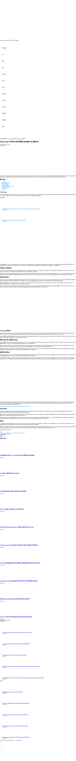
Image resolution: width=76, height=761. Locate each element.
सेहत (3, 67)
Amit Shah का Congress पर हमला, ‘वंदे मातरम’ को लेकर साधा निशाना (14, 655)
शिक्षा (3, 87)
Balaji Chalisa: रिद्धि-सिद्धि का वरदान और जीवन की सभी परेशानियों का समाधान (15, 703)
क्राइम (3, 80)
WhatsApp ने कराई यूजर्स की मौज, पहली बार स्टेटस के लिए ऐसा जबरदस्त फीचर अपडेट (15, 406)
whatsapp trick (22, 432)
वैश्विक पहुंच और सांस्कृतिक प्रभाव (8, 186)
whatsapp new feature (9, 432)
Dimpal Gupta (2, 144)
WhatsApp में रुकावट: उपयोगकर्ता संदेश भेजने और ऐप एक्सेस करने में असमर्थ (16, 616)
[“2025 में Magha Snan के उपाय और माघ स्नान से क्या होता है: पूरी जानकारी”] (8, 713)
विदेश (3, 61)
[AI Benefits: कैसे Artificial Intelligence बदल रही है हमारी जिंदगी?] (8, 219)
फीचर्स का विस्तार (5, 184)
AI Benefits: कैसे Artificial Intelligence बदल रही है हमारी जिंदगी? (13, 220)
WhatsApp (4, 182)
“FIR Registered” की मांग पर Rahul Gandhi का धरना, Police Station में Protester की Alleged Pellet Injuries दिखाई (22, 677)
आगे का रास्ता (4, 188)
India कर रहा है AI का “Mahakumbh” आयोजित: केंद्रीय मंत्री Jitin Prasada (17, 527)
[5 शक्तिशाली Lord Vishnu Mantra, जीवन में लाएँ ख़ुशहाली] (8, 690)
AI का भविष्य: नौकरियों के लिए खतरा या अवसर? (9, 473)
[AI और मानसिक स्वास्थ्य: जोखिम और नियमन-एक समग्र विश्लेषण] (11, 488)
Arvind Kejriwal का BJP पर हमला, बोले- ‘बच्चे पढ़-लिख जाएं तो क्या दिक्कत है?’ (16, 643)
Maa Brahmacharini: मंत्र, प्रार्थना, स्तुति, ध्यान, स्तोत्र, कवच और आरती (15, 725)
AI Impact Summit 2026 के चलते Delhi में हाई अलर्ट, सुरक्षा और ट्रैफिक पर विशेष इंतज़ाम (19, 545)
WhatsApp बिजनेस (5, 185)
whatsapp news (16, 432)
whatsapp (3, 432)
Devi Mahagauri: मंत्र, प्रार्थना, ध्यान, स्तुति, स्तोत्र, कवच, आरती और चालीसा (16, 737)
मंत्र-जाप (3, 106)
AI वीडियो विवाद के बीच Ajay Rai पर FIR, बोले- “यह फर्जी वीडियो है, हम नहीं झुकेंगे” (17, 455)
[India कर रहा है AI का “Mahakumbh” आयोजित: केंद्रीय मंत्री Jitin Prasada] (11, 524)
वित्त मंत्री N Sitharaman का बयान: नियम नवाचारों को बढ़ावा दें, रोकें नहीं (15, 599)
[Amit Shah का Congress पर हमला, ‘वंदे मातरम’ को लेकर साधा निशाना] (8, 654)
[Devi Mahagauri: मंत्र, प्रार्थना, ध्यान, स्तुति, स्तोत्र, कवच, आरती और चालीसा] (8, 736)
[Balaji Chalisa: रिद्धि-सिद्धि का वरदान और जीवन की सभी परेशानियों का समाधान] (8, 702)
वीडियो (3, 126)
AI (0, 432)
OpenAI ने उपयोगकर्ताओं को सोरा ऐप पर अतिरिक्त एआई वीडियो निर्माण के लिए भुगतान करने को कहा (20, 563)
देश (2, 54)
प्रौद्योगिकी (4, 113)
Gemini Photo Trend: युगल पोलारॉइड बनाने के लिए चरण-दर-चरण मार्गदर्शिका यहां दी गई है (18, 581)
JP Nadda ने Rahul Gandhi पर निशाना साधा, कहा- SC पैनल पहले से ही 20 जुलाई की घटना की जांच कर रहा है (21, 666)
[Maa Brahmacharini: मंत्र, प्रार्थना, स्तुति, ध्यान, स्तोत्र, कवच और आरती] (8, 724)
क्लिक (9, 429)
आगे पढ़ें (1, 436)
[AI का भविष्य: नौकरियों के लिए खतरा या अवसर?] (11, 470)
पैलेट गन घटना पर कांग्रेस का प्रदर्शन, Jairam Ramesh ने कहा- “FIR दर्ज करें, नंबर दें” (17, 632)
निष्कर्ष (3, 189)
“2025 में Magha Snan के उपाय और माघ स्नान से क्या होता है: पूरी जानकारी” (15, 714)
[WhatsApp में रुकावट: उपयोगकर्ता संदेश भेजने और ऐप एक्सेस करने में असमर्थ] (11, 614)
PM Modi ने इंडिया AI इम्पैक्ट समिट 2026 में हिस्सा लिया (12, 509)
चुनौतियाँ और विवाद (5, 187)
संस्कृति (3, 100)
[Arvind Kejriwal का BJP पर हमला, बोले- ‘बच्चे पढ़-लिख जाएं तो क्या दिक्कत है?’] (8, 642)
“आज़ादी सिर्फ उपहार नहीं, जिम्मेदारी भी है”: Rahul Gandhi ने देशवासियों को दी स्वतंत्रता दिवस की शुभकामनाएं (21, 208)
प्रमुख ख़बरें (4, 47)
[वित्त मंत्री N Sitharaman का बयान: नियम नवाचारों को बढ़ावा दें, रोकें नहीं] (11, 596)
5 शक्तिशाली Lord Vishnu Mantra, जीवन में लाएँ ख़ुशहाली (12, 692)
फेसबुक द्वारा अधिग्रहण (6, 183)
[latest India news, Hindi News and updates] (8, 13)
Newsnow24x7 (19, 740)
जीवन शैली (4, 93)
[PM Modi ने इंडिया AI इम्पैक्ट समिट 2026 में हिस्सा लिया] (11, 506)
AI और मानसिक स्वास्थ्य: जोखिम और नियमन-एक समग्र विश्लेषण (13, 491)
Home (1, 138)
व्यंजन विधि (4, 119)
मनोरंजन (3, 74)
